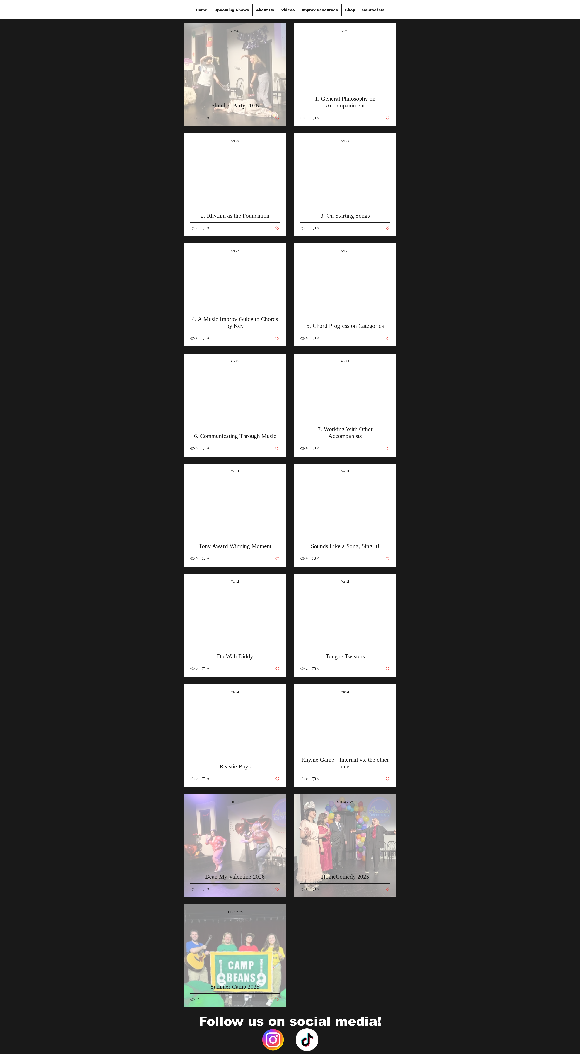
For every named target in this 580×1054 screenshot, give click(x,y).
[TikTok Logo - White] (307, 1039)
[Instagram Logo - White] (273, 1039)
